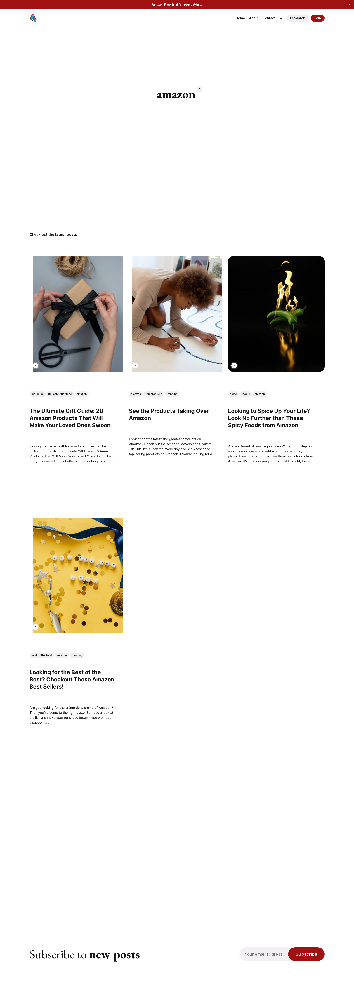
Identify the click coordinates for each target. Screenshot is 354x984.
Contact (269, 18)
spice (233, 393)
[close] (350, 4)
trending (172, 393)
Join (317, 18)
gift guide (37, 393)
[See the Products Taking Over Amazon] (177, 314)
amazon (82, 393)
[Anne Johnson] (35, 365)
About (254, 18)
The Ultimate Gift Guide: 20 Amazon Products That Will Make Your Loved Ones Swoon (70, 418)
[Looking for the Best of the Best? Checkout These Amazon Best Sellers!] (78, 575)
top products (154, 393)
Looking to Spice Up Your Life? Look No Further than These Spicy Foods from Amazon (269, 418)
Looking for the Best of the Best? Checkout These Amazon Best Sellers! (72, 679)
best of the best (41, 655)
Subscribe (306, 954)
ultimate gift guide (60, 393)
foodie (246, 393)
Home (240, 18)
